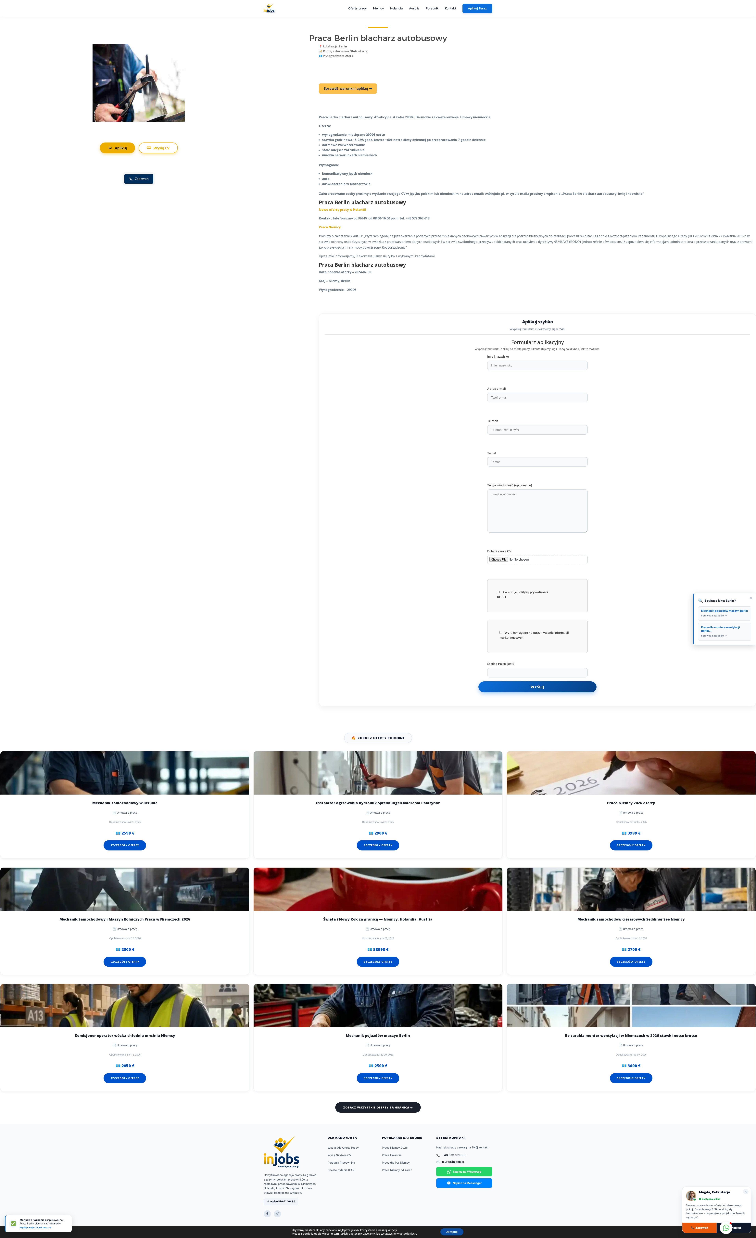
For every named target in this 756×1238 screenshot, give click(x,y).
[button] (726, 1227)
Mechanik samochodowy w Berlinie (125, 803)
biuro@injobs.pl (453, 1162)
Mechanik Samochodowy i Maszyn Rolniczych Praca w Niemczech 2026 (124, 919)
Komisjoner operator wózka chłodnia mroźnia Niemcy (125, 1035)
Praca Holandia (391, 1155)
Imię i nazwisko (498, 356)
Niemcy (378, 8)
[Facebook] (267, 1213)
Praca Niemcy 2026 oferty (631, 803)
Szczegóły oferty (124, 845)
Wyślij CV (162, 147)
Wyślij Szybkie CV (339, 1155)
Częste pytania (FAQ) (342, 1170)
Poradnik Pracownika (341, 1162)
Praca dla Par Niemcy (396, 1162)
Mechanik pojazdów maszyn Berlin (378, 1035)
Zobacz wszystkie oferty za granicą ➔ (378, 1107)
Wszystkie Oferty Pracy (343, 1147)
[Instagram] (277, 1213)
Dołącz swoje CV (499, 551)
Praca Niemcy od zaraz (397, 1170)
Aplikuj (121, 147)
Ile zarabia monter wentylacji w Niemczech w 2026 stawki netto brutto (631, 1035)
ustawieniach (407, 1233)
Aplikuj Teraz (477, 8)
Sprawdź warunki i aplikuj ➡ (348, 88)
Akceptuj (452, 1232)
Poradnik (432, 8)
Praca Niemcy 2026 (395, 1147)
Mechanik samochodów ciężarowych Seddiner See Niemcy (631, 919)
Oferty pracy (357, 8)
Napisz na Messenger (467, 1183)
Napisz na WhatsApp (467, 1171)
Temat (491, 453)
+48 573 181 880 (454, 1155)
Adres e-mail (496, 388)
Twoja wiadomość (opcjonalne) (509, 485)
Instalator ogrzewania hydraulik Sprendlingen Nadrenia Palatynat (378, 803)
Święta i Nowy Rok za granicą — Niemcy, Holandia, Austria (378, 919)
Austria (414, 8)
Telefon (492, 421)
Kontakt (450, 8)
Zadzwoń (699, 1227)
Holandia (396, 8)
